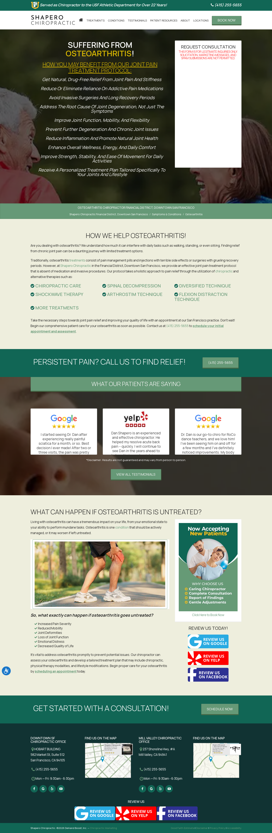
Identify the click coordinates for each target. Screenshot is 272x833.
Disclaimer (202, 828)
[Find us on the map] (109, 760)
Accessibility (234, 828)
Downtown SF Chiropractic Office (48, 740)
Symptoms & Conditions (166, 214)
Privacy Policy (217, 828)
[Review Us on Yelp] (208, 658)
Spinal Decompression (133, 286)
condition (122, 527)
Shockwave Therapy (58, 294)
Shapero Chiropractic (75, 266)
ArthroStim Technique (134, 294)
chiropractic (224, 271)
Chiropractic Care (57, 286)
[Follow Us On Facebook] (34, 788)
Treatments (95, 20)
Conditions (116, 20)
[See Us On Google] (43, 788)
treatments (77, 260)
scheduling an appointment (56, 671)
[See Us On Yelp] (52, 788)
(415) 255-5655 (227, 4)
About (185, 20)
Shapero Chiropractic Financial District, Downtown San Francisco (108, 214)
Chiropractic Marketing (103, 828)
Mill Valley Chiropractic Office (160, 740)
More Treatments (56, 308)
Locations (201, 20)
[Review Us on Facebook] (208, 675)
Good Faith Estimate (182, 828)
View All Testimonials (135, 474)
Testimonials (137, 20)
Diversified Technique (204, 286)
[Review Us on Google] (208, 641)
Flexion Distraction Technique (200, 296)
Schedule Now (220, 709)
